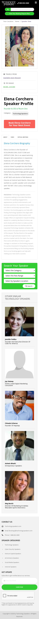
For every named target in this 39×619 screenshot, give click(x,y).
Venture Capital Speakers (13, 554)
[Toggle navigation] (35, 2)
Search (29, 286)
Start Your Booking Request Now (19, 13)
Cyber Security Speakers (12, 549)
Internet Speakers (10, 567)
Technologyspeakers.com (13, 526)
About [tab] (5, 137)
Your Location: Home (11, 21)
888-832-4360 (24, 3)
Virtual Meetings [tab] (23, 137)
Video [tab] (12, 137)
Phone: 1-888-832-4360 (12, 535)
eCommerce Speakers (12, 558)
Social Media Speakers (12, 562)
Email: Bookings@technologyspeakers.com (18, 531)
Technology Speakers (20, 114)
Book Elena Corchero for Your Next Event (20, 124)
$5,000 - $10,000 (9, 87)
